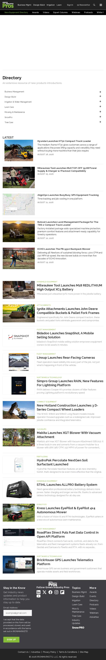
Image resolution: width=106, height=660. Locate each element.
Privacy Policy (9, 634)
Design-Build (10, 97)
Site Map (84, 652)
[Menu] (100, 5)
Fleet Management (46, 330)
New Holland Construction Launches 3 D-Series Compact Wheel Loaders (67, 407)
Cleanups (41, 429)
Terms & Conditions (68, 652)
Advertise (35, 652)
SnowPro (8, 117)
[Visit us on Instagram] (56, 592)
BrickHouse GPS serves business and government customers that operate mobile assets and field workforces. (69, 570)
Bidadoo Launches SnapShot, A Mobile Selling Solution (65, 335)
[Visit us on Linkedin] (38, 592)
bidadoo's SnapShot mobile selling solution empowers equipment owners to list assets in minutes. (69, 343)
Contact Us (23, 652)
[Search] (94, 5)
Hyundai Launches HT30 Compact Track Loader (64, 141)
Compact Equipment (47, 402)
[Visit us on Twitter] (44, 592)
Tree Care (9, 122)
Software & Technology (49, 377)
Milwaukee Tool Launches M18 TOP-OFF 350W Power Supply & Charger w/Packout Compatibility (67, 169)
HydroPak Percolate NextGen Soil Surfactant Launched (62, 462)
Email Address (11, 608)
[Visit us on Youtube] (38, 596)
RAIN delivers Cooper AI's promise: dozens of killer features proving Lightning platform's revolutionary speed (66, 391)
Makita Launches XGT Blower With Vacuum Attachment (69, 435)
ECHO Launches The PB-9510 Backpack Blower (63, 249)
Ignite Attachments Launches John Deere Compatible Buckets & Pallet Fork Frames (68, 311)
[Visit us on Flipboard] (62, 592)
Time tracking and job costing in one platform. (60, 198)
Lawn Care (9, 107)
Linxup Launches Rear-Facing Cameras (66, 357)
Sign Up (11, 639)
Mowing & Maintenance (15, 112)
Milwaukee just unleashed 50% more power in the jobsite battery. (69, 294)
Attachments (44, 305)
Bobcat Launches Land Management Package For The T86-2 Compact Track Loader (67, 223)
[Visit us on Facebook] (50, 592)
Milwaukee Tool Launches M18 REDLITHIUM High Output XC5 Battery (69, 287)
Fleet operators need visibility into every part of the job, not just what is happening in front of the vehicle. (68, 363)
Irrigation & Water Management (18, 102)
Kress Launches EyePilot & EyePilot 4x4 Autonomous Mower (66, 510)
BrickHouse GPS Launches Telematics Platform (65, 562)
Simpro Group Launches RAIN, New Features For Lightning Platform (70, 383)
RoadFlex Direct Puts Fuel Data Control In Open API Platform (68, 534)
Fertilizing (42, 457)
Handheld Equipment (47, 282)
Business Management (14, 92)
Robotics (41, 504)
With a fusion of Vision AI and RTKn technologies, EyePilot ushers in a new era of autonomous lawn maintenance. (70, 518)
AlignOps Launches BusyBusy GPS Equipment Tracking (68, 195)
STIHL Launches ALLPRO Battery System (67, 485)
